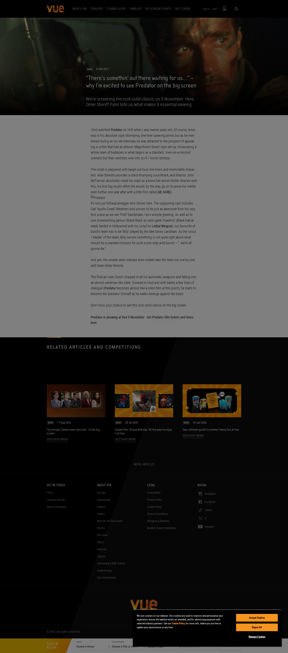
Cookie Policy (178, 623)
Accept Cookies (257, 617)
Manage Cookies (257, 636)
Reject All (257, 627)
